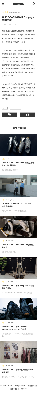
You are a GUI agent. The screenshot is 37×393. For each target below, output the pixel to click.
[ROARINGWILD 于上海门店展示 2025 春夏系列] (18, 352)
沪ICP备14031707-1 (20, 386)
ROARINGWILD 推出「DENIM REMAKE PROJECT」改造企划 (15, 328)
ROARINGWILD (15, 108)
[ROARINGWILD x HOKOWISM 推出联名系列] (18, 227)
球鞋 (3, 159)
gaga (4, 108)
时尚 (3, 12)
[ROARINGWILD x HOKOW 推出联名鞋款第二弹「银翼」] (18, 145)
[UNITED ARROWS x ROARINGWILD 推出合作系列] (18, 186)
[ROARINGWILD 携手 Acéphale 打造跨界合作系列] (18, 268)
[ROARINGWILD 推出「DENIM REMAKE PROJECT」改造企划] (18, 309)
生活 (6, 12)
